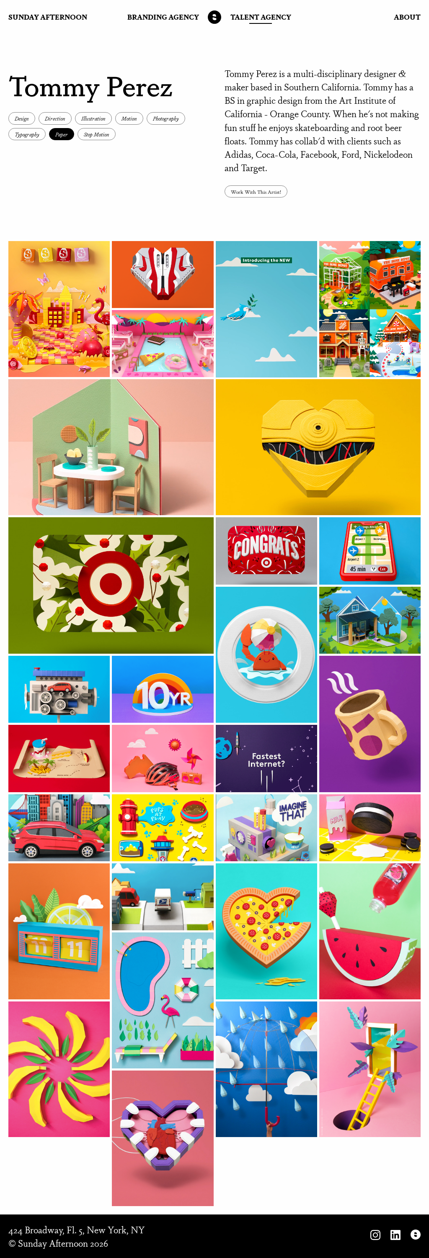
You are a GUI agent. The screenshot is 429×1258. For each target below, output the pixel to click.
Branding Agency (163, 17)
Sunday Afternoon (47, 17)
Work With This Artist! (256, 191)
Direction (55, 118)
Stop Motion (96, 134)
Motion (129, 118)
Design (22, 118)
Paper (61, 134)
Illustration (93, 118)
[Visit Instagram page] (375, 1236)
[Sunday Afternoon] (214, 17)
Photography (166, 118)
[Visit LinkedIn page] (395, 1236)
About (407, 17)
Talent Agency (260, 17)
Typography (27, 134)
